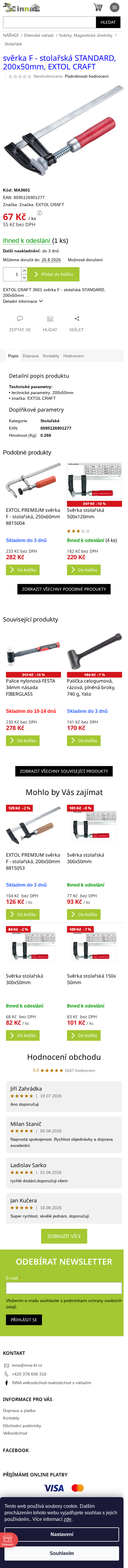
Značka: (41, 204)
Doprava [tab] (31, 355)
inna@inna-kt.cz (27, 1365)
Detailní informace (20, 301)
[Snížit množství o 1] (24, 277)
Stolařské (50, 420)
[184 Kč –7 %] (94, 651)
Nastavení (62, 1534)
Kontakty (11, 1418)
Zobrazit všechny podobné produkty (64, 589)
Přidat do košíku (57, 274)
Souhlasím (62, 1553)
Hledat (108, 22)
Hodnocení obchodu (64, 1056)
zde (67, 1519)
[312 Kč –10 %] (33, 651)
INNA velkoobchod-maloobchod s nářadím (51, 1382)
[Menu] (115, 7)
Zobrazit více (64, 1236)
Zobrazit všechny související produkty (64, 771)
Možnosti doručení (85, 259)
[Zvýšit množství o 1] (24, 270)
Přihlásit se (24, 1319)
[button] (33, 901)
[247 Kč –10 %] (94, 480)
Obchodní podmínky (22, 1425)
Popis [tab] (13, 355)
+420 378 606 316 (29, 1374)
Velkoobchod (15, 1433)
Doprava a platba (19, 1410)
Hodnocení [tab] (73, 355)
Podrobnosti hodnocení (87, 76)
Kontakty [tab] (51, 355)
